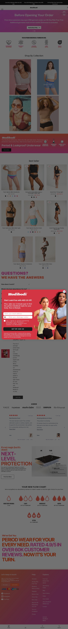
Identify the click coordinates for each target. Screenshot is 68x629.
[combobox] (5, 317)
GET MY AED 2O (18, 329)
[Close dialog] (64, 291)
